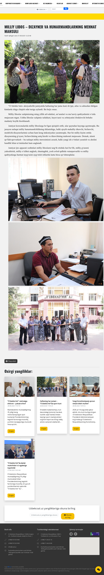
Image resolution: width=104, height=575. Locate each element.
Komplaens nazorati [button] (31, 3)
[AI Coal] (98, 569)
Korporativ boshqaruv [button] (13, 3)
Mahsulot (85, 3)
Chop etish (11, 361)
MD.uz (9, 567)
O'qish (11, 431)
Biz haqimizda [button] (47, 3)
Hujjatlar (60, 3)
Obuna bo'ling (68, 516)
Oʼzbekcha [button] (42, 9)
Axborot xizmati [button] (72, 3)
